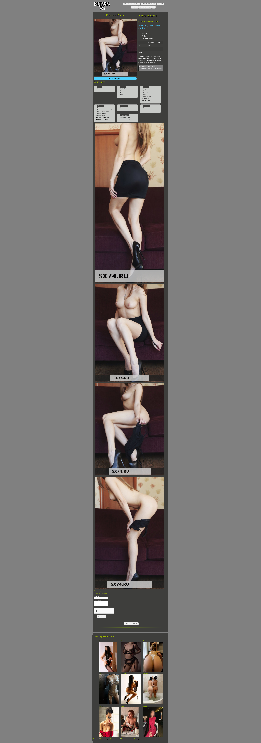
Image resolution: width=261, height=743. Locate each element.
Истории (134, 7)
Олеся (122, 640)
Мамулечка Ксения (147, 640)
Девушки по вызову (115, 738)
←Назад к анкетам (131, 623)
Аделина (101, 640)
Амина (122, 706)
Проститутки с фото (139, 738)
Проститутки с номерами (127, 738)
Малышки (145, 673)
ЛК (153, 7)
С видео (160, 3)
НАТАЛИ (101, 706)
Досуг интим (96, 738)
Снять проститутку (104, 738)
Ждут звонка (135, 3)
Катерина (123, 673)
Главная (126, 3)
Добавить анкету (145, 7)
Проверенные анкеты (148, 3)
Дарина (145, 706)
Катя (100, 673)
